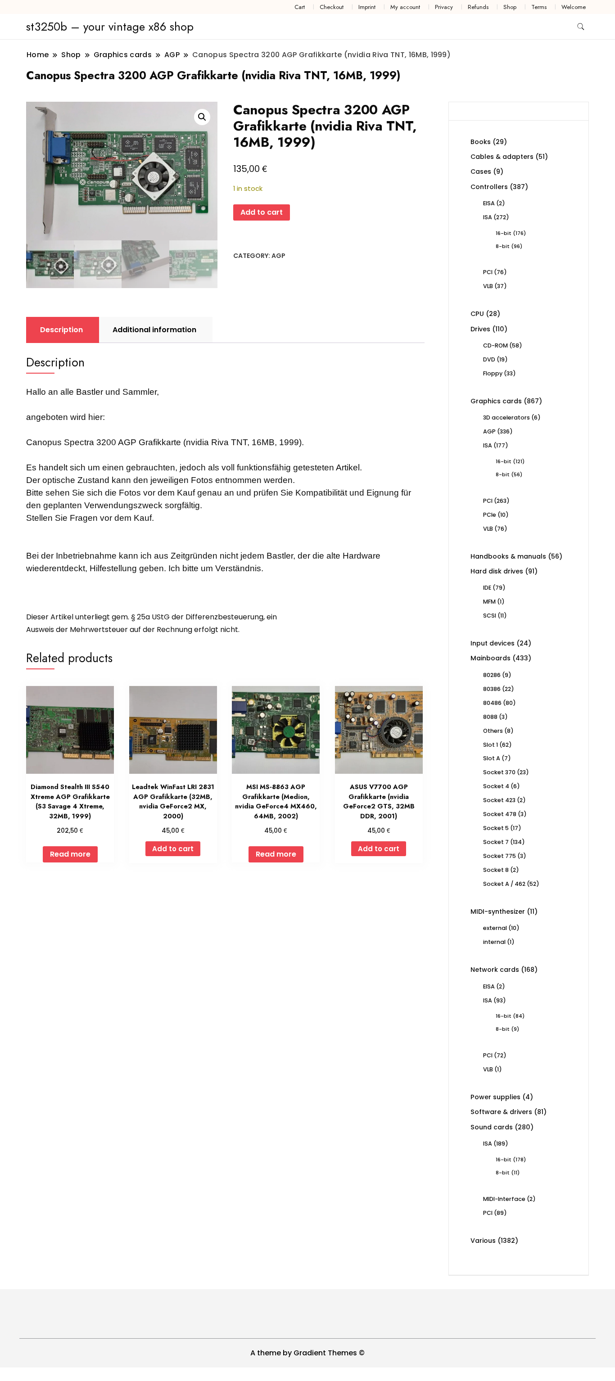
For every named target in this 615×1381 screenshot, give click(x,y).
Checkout (332, 7)
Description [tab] (61, 330)
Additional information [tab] (154, 330)
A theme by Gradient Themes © (307, 1353)
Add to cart (261, 212)
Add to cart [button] (173, 848)
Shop (509, 7)
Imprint (366, 7)
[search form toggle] (581, 26)
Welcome (573, 7)
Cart (299, 7)
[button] (202, 117)
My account (405, 7)
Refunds (478, 7)
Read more (70, 854)
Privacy (444, 7)
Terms (539, 7)
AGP (278, 255)
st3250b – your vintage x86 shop (110, 26)
